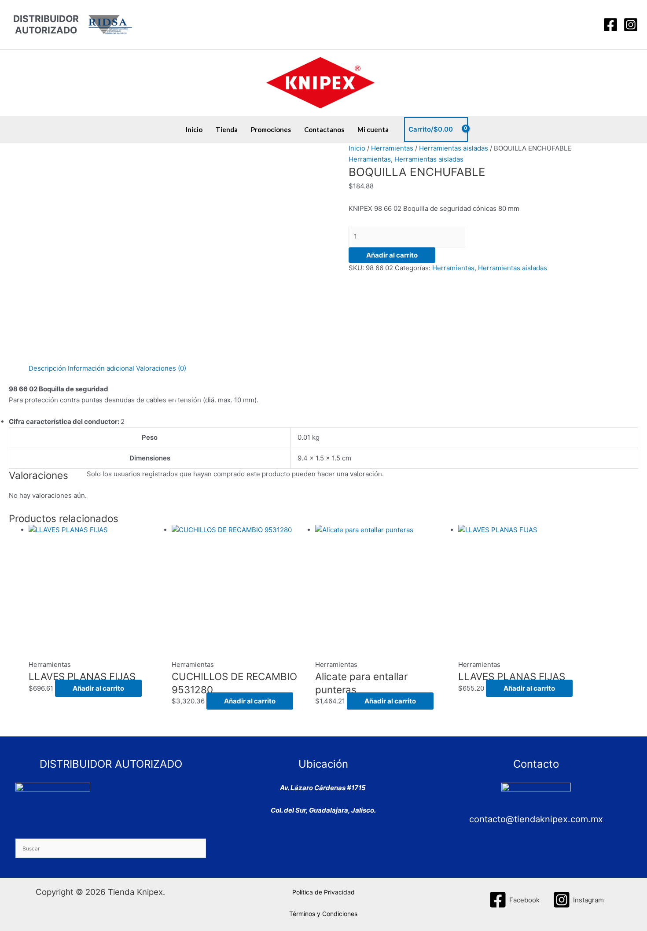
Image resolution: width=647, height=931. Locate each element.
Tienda (227, 129)
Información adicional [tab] (101, 368)
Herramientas (392, 148)
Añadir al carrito (392, 255)
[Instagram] (630, 24)
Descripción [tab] (47, 368)
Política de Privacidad (323, 892)
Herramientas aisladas (453, 148)
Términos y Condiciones (323, 913)
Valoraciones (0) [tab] (161, 368)
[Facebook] (610, 24)
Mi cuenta (373, 129)
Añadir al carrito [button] (98, 688)
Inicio (194, 129)
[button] (588, 24)
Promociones (271, 129)
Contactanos (324, 129)
